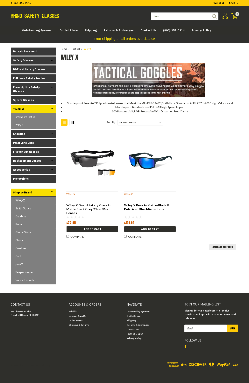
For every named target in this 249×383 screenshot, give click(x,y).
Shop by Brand (22, 192)
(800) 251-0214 (174, 30)
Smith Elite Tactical (26, 117)
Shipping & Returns (79, 324)
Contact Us (148, 30)
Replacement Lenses (27, 160)
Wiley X (19, 125)
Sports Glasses (23, 100)
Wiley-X (20, 200)
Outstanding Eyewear (37, 30)
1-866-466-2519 (21, 2)
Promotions (21, 178)
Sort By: (111, 122)
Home (64, 49)
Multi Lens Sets (23, 143)
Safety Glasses (23, 60)
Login (72, 315)
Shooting (19, 134)
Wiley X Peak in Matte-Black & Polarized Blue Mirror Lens (146, 207)
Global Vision (24, 232)
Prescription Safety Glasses (26, 89)
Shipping (90, 30)
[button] (124, 38)
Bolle (19, 224)
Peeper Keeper (25, 272)
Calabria (21, 216)
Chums (20, 240)
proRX (19, 264)
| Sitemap (45, 365)
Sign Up (82, 315)
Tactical (18, 109)
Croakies (21, 248)
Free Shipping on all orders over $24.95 (124, 39)
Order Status (76, 320)
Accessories (21, 169)
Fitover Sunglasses (26, 152)
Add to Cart (92, 229)
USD (232, 3)
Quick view (92, 160)
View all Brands (25, 280)
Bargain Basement (25, 51)
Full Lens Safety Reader (29, 78)
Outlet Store (69, 30)
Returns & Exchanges (118, 30)
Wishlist (218, 2)
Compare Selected (222, 247)
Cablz (19, 256)
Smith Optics (23, 208)
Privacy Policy (201, 30)
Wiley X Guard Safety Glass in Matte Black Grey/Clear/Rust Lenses (88, 209)
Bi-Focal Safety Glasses (29, 69)
